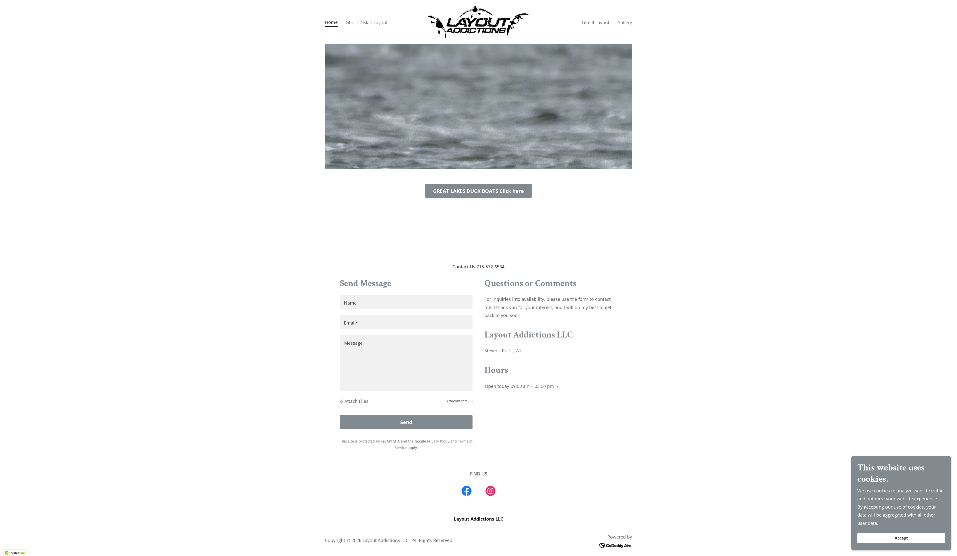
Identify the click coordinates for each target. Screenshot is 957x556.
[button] (342, 401)
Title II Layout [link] (595, 22)
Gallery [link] (624, 22)
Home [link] (331, 22)
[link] (478, 21)
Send (406, 422)
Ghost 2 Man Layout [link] (367, 22)
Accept (901, 538)
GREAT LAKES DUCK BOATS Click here (478, 191)
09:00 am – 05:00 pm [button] (532, 386)
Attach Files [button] (356, 401)
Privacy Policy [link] (438, 441)
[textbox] (406, 302)
